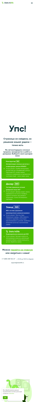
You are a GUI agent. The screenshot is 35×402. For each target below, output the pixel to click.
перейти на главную (22, 249)
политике (11, 393)
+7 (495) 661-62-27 (8, 259)
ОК (5, 397)
